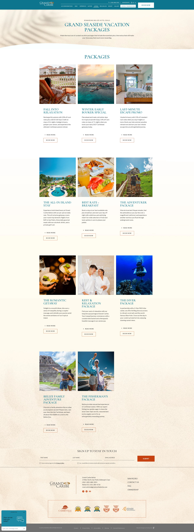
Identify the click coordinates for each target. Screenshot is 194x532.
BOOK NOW (146, 5)
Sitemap (107, 528)
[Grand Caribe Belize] (47, 4)
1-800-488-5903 (114, 2)
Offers (96, 6)
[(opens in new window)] (65, 509)
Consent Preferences (119, 528)
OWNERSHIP (125, 2)
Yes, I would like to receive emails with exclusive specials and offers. (97, 463)
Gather (90, 6)
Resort (110, 6)
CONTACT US (133, 482)
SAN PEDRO (133, 478)
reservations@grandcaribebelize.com (94, 487)
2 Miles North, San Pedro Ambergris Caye (96, 480)
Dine (76, 6)
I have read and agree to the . (52, 463)
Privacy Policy (60, 463)
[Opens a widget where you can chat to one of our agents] (14, 520)
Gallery (116, 6)
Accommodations (66, 6)
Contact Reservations (128, 6)
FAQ (129, 486)
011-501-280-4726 (91, 485)
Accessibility (97, 528)
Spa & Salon (103, 6)
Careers (76, 528)
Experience (83, 6)
